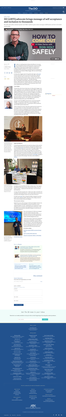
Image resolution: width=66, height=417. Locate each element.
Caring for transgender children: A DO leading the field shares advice (27, 236)
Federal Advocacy (33, 390)
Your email (16, 300)
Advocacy (41, 13)
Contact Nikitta (6, 68)
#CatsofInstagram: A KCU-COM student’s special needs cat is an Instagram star (35, 267)
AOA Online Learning (33, 397)
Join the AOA (60, 7)
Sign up (45, 319)
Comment (15, 288)
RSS (10, 415)
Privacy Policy (19, 415)
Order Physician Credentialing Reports (49, 396)
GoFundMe (35, 154)
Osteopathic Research (49, 400)
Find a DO (17, 390)
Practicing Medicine (49, 390)
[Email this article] (11, 73)
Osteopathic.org (55, 7)
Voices (19, 13)
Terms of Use (14, 415)
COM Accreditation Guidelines (17, 400)
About (2, 7)
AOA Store (17, 394)
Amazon (15, 157)
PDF (22, 148)
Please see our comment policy (19, 287)
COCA (17, 398)
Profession (36, 13)
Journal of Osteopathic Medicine (49, 401)
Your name (16, 296)
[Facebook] (5, 73)
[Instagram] (61, 415)
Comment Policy (6, 415)
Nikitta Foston (8, 66)
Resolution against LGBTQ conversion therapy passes (32, 231)
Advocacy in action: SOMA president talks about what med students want (20, 267)
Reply (41, 281)
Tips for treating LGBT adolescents (30, 233)
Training (30, 13)
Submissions (9, 7)
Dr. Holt (39, 74)
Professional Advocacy (33, 393)
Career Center (49, 392)
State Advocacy (33, 392)
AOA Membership (17, 392)
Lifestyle (46, 13)
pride (8, 78)
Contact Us (5, 7)
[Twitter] (7, 73)
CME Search (33, 398)
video (21, 196)
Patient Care (25, 13)
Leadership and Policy (17, 393)
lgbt (5, 78)
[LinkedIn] (9, 73)
